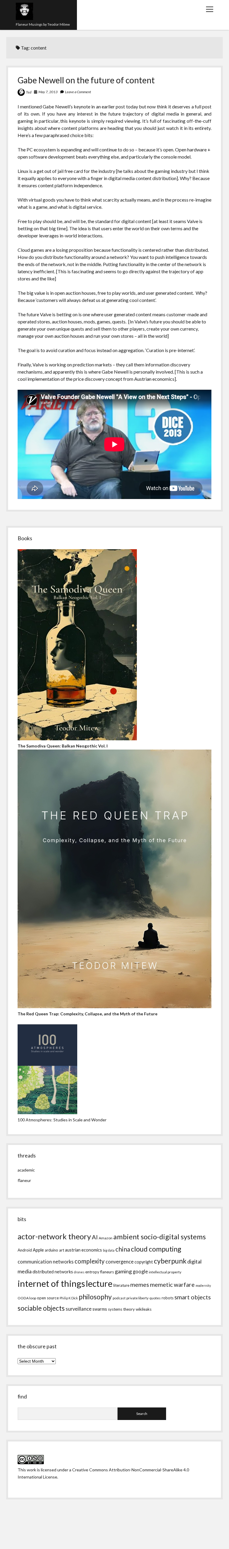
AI (95, 1237)
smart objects (192, 1297)
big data (108, 1250)
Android (25, 1250)
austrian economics (83, 1249)
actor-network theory (54, 1236)
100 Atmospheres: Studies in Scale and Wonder (62, 1119)
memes (139, 1284)
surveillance (79, 1309)
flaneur (24, 1180)
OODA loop (27, 1298)
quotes (155, 1298)
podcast (119, 1298)
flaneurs (107, 1271)
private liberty (137, 1298)
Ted (28, 92)
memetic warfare (172, 1284)
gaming (123, 1271)
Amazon (105, 1238)
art (61, 1250)
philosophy (95, 1297)
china (122, 1249)
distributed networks (53, 1271)
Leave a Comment (78, 92)
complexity (90, 1261)
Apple (38, 1249)
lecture (99, 1283)
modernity (203, 1285)
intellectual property (165, 1272)
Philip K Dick (69, 1298)
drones (79, 1272)
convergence (120, 1262)
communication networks (46, 1262)
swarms (99, 1309)
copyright (143, 1261)
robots (168, 1297)
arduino (51, 1250)
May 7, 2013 (48, 92)
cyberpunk (170, 1261)
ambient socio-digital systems (159, 1236)
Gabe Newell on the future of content (86, 80)
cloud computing (156, 1249)
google (140, 1272)
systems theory (121, 1309)
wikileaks (143, 1309)
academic (26, 1169)
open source (48, 1297)
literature (121, 1285)
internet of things (51, 1283)
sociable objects (41, 1308)
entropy (92, 1271)
